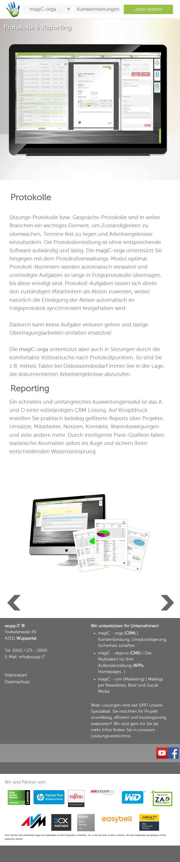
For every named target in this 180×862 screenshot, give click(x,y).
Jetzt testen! (148, 9)
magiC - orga (110, 633)
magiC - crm (110, 679)
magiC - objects (113, 653)
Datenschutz (17, 681)
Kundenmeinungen (98, 9)
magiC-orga (110, 250)
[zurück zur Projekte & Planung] (13, 596)
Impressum (16, 675)
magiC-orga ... (45, 9)
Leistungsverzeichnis (111, 736)
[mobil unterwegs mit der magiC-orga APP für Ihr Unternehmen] (13, 2)
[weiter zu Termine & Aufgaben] (166, 596)
